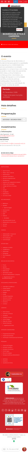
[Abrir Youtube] (9, 410)
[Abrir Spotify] (22, 410)
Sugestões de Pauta (9, 325)
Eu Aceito (19, 29)
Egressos (5, 205)
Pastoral (5, 215)
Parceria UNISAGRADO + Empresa (11, 274)
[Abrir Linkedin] (19, 410)
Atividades (6, 218)
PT (16, 2)
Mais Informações (12, 26)
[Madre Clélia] (14, 374)
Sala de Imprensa (7, 323)
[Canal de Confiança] (2, 1)
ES (25, 2)
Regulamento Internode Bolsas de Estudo (8, 277)
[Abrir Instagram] (6, 410)
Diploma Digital (8, 207)
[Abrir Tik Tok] (12, 410)
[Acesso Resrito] (9, 1)
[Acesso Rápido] (5, 1)
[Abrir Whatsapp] (3, 410)
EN (20, 2)
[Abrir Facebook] (15, 410)
